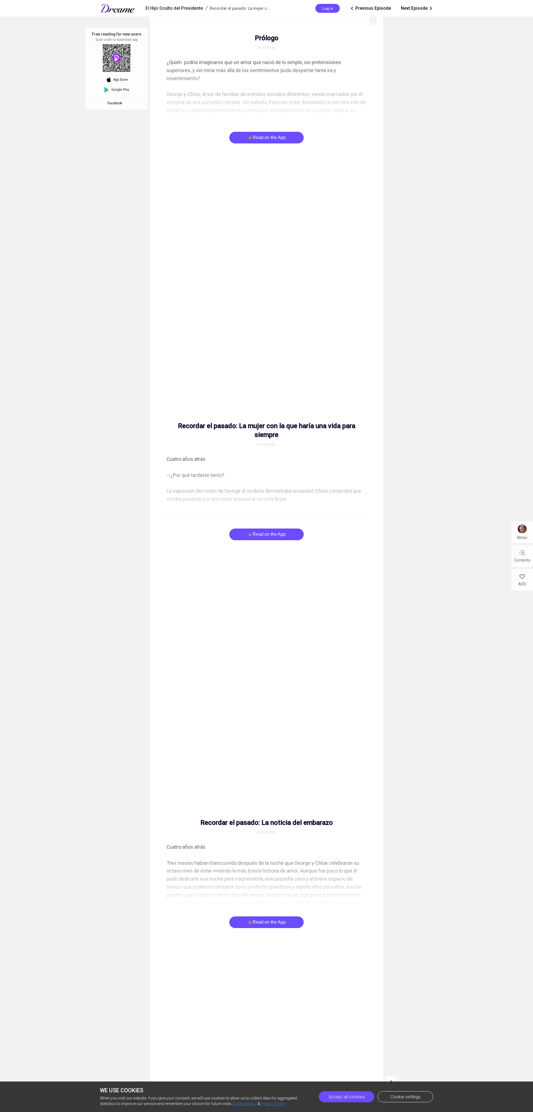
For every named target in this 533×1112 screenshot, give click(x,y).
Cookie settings (405, 1097)
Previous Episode (370, 8)
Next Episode (417, 8)
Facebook (115, 103)
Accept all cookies (346, 1097)
